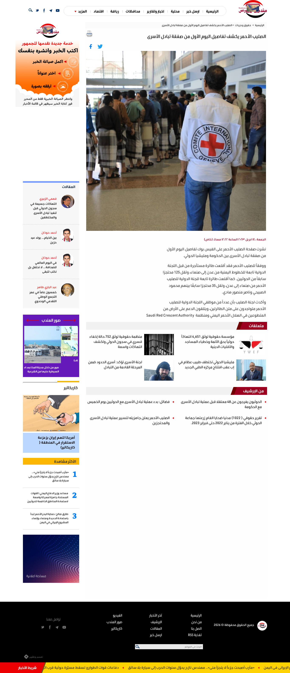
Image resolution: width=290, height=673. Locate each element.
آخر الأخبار (155, 615)
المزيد (82, 11)
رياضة (114, 11)
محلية (175, 11)
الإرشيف (156, 622)
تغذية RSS (195, 635)
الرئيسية (212, 11)
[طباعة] (89, 34)
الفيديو (117, 615)
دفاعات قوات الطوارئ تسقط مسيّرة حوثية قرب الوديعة (110, 667)
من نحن (196, 622)
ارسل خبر (192, 11)
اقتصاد (99, 11)
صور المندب (114, 622)
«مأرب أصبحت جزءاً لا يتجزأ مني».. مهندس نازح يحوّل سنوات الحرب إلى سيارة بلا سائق (224, 667)
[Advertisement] (124, 275)
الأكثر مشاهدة (65, 461)
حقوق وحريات (243, 25)
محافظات (133, 11)
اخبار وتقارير (155, 11)
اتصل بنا (196, 628)
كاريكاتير (71, 387)
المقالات (68, 186)
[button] (69, 320)
